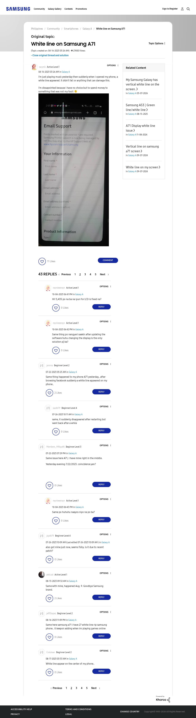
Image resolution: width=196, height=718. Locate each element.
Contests (68, 9)
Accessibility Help (21, 709)
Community (39, 9)
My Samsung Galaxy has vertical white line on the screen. (142, 84)
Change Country (129, 711)
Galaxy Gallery (54, 9)
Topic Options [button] (156, 43)
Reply (101, 307)
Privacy (15, 714)
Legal (68, 714)
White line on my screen (142, 167)
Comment (108, 260)
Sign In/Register (170, 9)
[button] (112, 65)
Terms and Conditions (78, 709)
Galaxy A (66, 72)
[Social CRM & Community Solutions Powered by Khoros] (163, 698)
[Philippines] (18, 8)
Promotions (81, 9)
